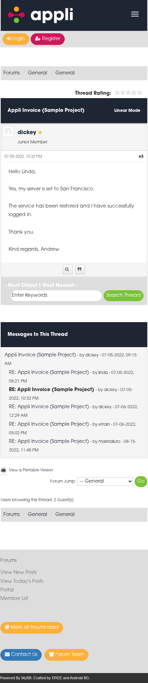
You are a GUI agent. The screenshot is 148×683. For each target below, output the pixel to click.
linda (103, 373)
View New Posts (18, 572)
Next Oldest (22, 285)
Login (18, 39)
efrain (104, 425)
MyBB (26, 678)
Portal (7, 590)
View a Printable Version (31, 470)
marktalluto (109, 442)
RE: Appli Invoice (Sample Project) (49, 372)
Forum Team (69, 654)
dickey (27, 133)
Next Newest (58, 285)
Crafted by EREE (47, 678)
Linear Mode (127, 111)
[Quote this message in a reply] (80, 269)
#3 (141, 157)
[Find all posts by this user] (68, 269)
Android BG (79, 678)
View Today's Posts (21, 581)
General (37, 73)
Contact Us (23, 654)
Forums (11, 73)
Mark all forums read (34, 627)
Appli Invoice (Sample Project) (40, 355)
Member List (14, 598)
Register (50, 39)
